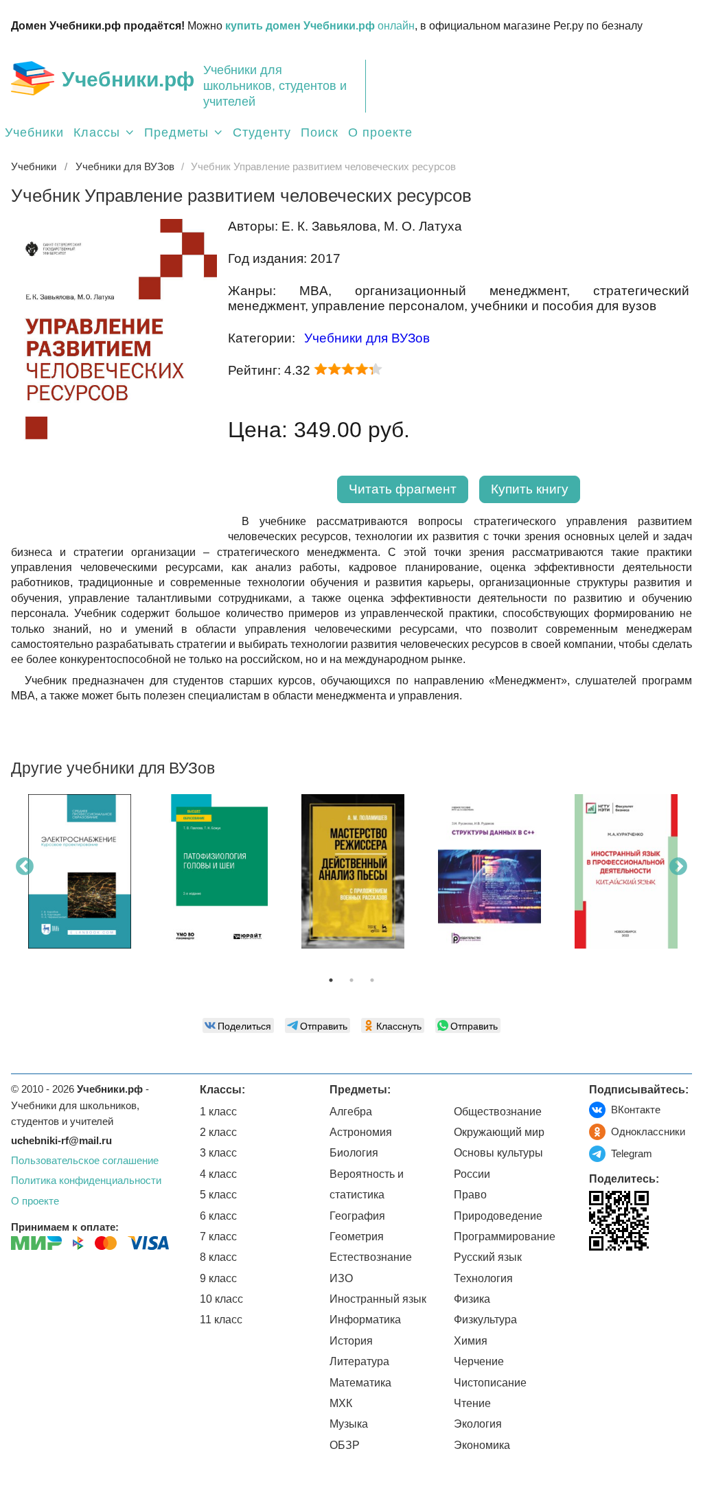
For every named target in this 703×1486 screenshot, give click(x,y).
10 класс (221, 1299)
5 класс (218, 1194)
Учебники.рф (128, 79)
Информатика (365, 1319)
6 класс (218, 1216)
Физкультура (485, 1319)
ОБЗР (345, 1445)
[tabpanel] (79, 876)
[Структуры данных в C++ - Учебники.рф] (489, 871)
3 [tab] (372, 980)
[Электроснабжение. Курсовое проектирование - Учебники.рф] (79, 871)
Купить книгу (529, 489)
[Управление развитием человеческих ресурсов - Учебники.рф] (114, 524)
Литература (359, 1361)
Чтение (472, 1403)
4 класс (218, 1174)
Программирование (504, 1236)
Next (678, 867)
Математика (360, 1383)
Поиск (319, 132)
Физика (472, 1299)
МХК (341, 1403)
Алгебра (351, 1111)
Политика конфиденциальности (86, 1180)
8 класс (218, 1257)
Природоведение (498, 1216)
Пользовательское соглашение (85, 1160)
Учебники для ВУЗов (367, 338)
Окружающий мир (499, 1132)
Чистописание (490, 1383)
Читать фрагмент (403, 489)
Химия (470, 1341)
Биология (354, 1153)
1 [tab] (331, 980)
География (357, 1216)
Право (470, 1194)
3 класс (218, 1153)
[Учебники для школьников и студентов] (32, 78)
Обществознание (498, 1111)
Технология (483, 1278)
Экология (478, 1424)
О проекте (380, 132)
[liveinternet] (599, 1279)
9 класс (218, 1278)
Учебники (34, 132)
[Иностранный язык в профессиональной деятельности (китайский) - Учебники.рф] (626, 871)
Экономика (482, 1445)
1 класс (218, 1111)
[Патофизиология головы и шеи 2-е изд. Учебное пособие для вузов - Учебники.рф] (216, 871)
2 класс (218, 1132)
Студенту (262, 132)
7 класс (218, 1236)
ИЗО (341, 1278)
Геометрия (357, 1236)
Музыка (349, 1424)
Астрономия (361, 1132)
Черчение (479, 1361)
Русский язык (488, 1257)
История (351, 1341)
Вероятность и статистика (367, 1184)
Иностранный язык (378, 1299)
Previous (24, 867)
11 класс (221, 1319)
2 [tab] (351, 980)
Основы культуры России (498, 1163)
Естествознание (371, 1257)
